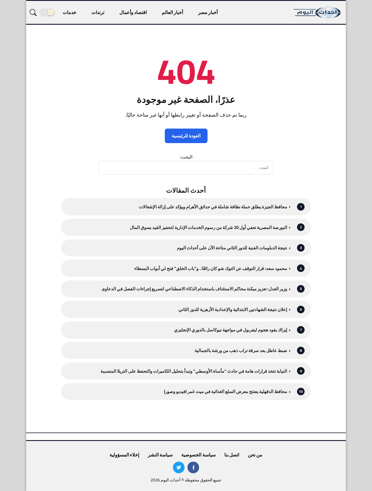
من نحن (255, 454)
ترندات (98, 12)
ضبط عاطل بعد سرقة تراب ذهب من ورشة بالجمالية (241, 350)
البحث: (186, 156)
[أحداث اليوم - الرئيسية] (317, 12)
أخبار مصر (208, 12)
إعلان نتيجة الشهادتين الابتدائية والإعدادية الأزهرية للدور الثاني (232, 309)
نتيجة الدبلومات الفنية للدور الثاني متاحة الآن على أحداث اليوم (232, 247)
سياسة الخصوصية (198, 454)
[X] (179, 467)
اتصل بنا (231, 454)
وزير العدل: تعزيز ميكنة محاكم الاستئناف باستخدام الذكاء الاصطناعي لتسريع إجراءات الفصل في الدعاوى (194, 288)
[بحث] (33, 12)
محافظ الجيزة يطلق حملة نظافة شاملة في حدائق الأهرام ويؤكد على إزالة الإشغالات (213, 206)
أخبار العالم (172, 12)
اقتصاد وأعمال (133, 12)
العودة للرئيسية (186, 135)
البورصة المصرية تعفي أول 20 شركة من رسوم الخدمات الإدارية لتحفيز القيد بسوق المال (208, 227)
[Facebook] (193, 467)
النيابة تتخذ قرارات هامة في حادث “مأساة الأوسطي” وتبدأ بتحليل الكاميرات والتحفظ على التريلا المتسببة (194, 371)
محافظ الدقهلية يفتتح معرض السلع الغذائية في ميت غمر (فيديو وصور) (225, 391)
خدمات (69, 12)
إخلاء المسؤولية (124, 454)
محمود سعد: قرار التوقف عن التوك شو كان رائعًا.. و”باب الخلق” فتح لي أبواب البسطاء (210, 268)
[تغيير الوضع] (47, 12)
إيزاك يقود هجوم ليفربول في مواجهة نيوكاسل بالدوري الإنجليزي (230, 329)
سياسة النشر (160, 454)
